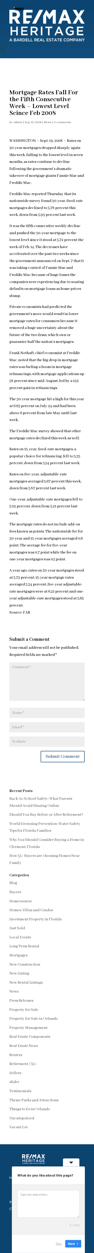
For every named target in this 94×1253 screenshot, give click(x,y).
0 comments (62, 122)
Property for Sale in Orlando (33, 1018)
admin (17, 122)
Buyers (15, 892)
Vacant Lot (18, 1127)
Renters (15, 1055)
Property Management (28, 1027)
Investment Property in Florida (35, 919)
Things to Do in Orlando (29, 1109)
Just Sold (17, 928)
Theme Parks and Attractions (33, 1100)
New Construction (24, 964)
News (47, 122)
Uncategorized (21, 1118)
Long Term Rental (24, 946)
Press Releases (21, 1000)
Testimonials (20, 1091)
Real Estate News (23, 1046)
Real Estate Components (29, 1036)
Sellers (15, 1073)
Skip (59, 1243)
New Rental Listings (26, 982)
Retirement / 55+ (23, 1064)
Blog (13, 883)
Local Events (20, 937)
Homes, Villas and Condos (31, 910)
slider (14, 1082)
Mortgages (18, 955)
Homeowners (20, 901)
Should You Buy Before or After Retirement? (46, 814)
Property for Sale (23, 1009)
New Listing (19, 973)
